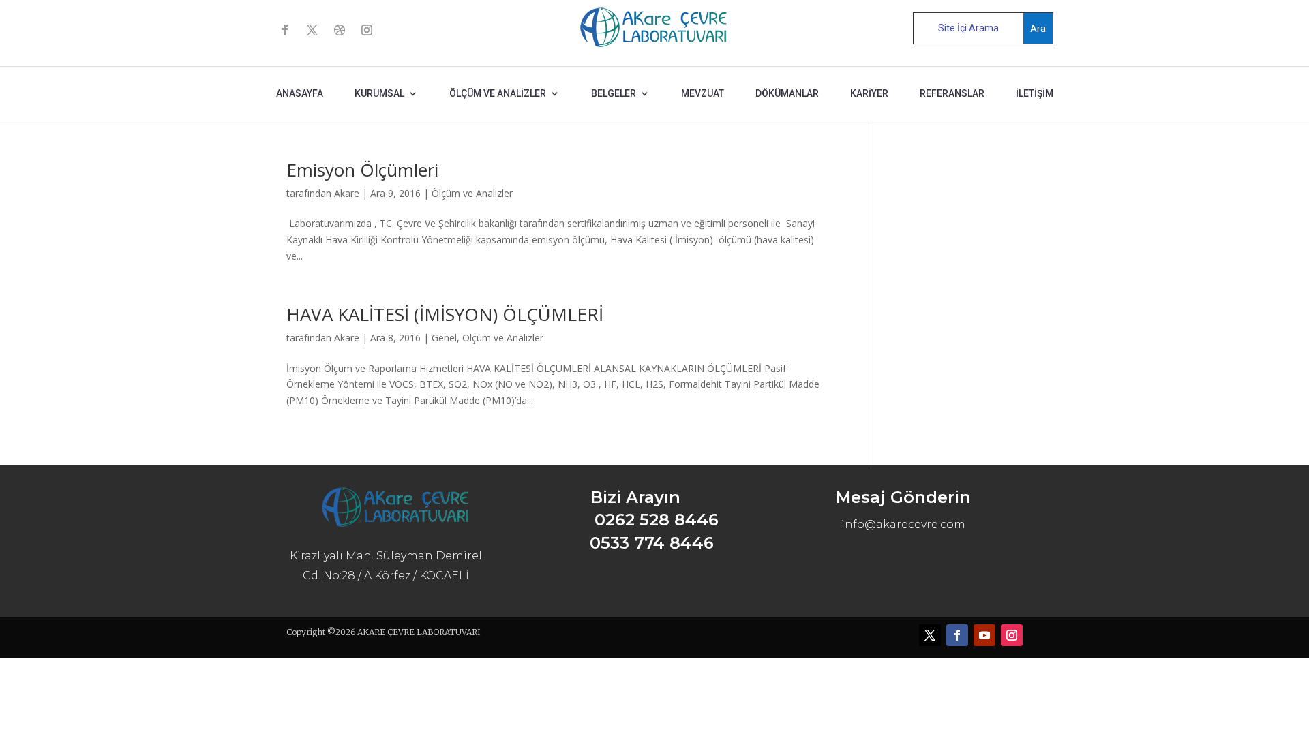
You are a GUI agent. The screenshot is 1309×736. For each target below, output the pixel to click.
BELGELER (613, 93)
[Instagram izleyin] (367, 30)
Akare (346, 193)
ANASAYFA (299, 93)
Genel (444, 337)
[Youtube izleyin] (984, 635)
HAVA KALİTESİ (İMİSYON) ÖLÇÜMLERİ (444, 314)
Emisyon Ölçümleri (362, 169)
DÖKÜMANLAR (787, 93)
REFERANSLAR (952, 93)
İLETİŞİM (1034, 93)
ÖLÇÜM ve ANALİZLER (497, 93)
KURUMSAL (379, 93)
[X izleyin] (312, 30)
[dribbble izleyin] (339, 30)
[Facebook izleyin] (285, 30)
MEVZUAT (702, 93)
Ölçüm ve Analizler (472, 193)
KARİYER (869, 93)
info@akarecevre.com (903, 524)
